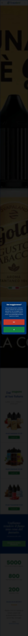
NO (14, 322)
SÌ (14, 329)
